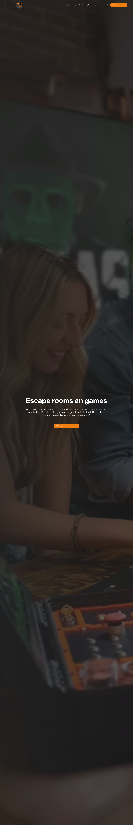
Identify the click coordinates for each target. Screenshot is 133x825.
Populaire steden (84, 5)
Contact (105, 5)
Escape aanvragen (119, 5)
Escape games (71, 5)
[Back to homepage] (19, 5)
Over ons (96, 5)
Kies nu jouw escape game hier (66, 426)
